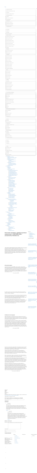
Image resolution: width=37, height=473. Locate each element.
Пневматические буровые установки (10, 36)
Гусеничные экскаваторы (9, 58)
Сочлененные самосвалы (12, 221)
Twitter (17, 395)
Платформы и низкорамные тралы (10, 124)
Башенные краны (8, 76)
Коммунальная (32, 233)
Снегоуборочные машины (9, 15)
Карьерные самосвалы (9, 135)
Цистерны (9, 212)
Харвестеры (9, 224)
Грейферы (8, 79)
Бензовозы (8, 120)
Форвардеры (8, 141)
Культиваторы (12, 200)
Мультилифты (8, 128)
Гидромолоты (8, 30)
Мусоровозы (8, 12)
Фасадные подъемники (9, 83)
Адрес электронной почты (8, 399)
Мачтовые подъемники (9, 89)
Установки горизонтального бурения (10, 44)
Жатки (7, 104)
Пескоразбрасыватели (9, 26)
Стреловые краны (11, 189)
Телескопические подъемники (12, 195)
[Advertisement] (16, 259)
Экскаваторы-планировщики (10, 68)
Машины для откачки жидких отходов (12, 157)
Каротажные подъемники (9, 82)
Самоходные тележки (9, 147)
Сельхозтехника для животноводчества (12, 207)
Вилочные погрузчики (9, 154)
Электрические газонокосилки (10, 23)
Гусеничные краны (11, 188)
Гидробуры (8, 47)
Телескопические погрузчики (10, 50)
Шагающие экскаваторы (9, 65)
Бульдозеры (8, 32)
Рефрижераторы (8, 123)
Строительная (32, 237)
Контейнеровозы (8, 127)
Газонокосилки (8, 20)
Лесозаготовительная (10, 138)
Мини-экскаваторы (11, 182)
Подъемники (9, 193)
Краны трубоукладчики (9, 75)
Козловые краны (11, 191)
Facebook (12, 395)
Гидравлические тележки (9, 150)
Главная (7, 0)
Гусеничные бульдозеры (9, 33)
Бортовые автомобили (9, 130)
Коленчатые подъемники (9, 86)
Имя (5, 430)
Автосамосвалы (8, 134)
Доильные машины (9, 114)
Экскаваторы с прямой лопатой (10, 62)
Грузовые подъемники (9, 87)
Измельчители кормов (11, 209)
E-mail (5, 431)
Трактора (11, 201)
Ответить (7, 410)
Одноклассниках (9, 395)
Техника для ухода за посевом (10, 100)
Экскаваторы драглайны (9, 55)
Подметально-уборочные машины (10, 13)
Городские (8, 16)
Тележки (7, 146)
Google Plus (15, 395)
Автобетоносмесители (9, 121)
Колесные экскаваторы (9, 61)
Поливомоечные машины (9, 9)
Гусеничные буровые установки (10, 40)
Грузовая (8, 117)
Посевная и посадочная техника (10, 99)
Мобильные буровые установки (12, 175)
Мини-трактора (8, 96)
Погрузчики (8, 151)
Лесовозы (8, 140)
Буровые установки (10, 169)
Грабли (7, 111)
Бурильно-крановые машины (10, 43)
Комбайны (8, 106)
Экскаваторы (8, 54)
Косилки (7, 107)
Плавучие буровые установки (10, 37)
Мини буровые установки (12, 171)
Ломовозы (8, 131)
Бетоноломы (8, 29)
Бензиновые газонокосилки (12, 163)
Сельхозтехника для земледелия (10, 92)
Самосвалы (9, 219)
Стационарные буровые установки (13, 173)
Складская (8, 144)
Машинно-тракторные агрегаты (10, 93)
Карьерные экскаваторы (9, 57)
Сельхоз (8, 90)
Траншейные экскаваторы (9, 64)
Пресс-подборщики (9, 110)
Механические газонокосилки (12, 164)
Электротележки (11, 227)
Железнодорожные (9, 19)
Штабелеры (10, 229)
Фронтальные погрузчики (9, 51)
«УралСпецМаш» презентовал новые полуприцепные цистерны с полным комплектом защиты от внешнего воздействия (32, 299)
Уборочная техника (9, 103)
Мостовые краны (8, 72)
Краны (7, 69)
